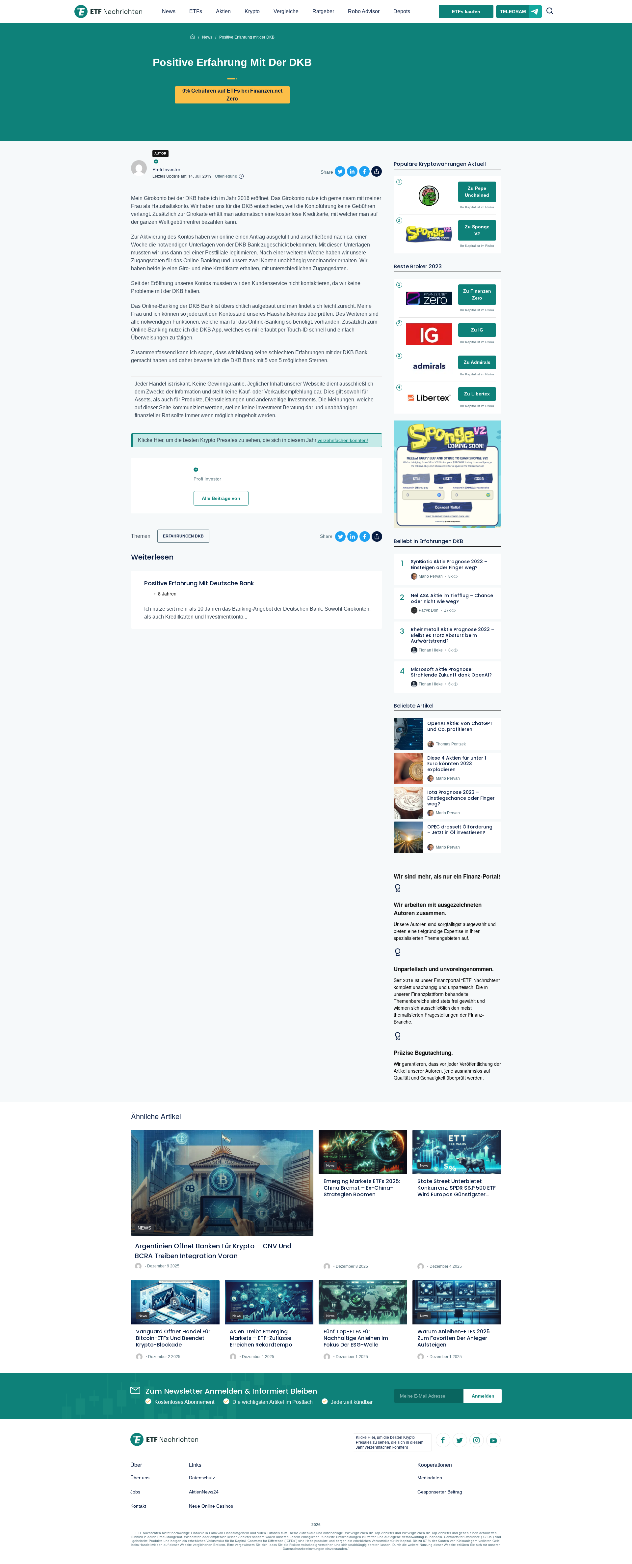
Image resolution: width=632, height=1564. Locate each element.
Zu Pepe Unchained (477, 192)
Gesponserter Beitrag (439, 1491)
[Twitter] (459, 1439)
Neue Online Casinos (211, 1506)
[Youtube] (493, 1439)
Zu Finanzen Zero (477, 294)
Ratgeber (323, 11)
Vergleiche (286, 11)
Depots (401, 11)
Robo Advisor (364, 11)
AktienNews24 (204, 1491)
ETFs (195, 11)
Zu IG (477, 330)
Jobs (135, 1491)
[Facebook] (442, 1439)
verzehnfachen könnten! (343, 440)
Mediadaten (429, 1477)
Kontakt (138, 1506)
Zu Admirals (477, 362)
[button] (550, 11)
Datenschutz (202, 1477)
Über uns (139, 1477)
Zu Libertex (477, 393)
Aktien (223, 11)
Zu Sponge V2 (477, 230)
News (168, 11)
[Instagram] (476, 1439)
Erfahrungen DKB (183, 536)
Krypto (252, 11)
